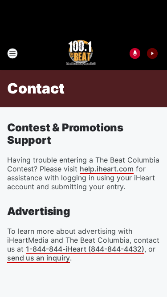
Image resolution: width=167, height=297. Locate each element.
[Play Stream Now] (152, 53)
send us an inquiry (38, 257)
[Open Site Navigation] (12, 53)
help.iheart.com (107, 168)
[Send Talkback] (135, 53)
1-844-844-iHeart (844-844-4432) (85, 248)
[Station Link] (81, 53)
